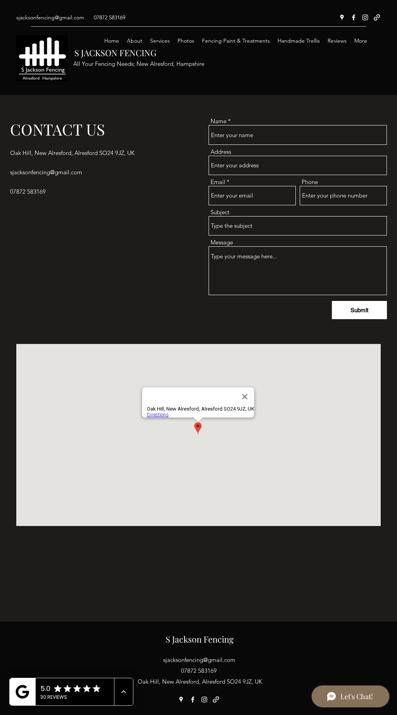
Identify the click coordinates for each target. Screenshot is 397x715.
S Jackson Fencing (200, 639)
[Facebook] (353, 17)
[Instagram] (365, 17)
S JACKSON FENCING (115, 52)
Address (221, 152)
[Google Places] (342, 17)
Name (218, 121)
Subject (220, 212)
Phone (310, 182)
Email (218, 182)
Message (222, 242)
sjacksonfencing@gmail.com (50, 17)
